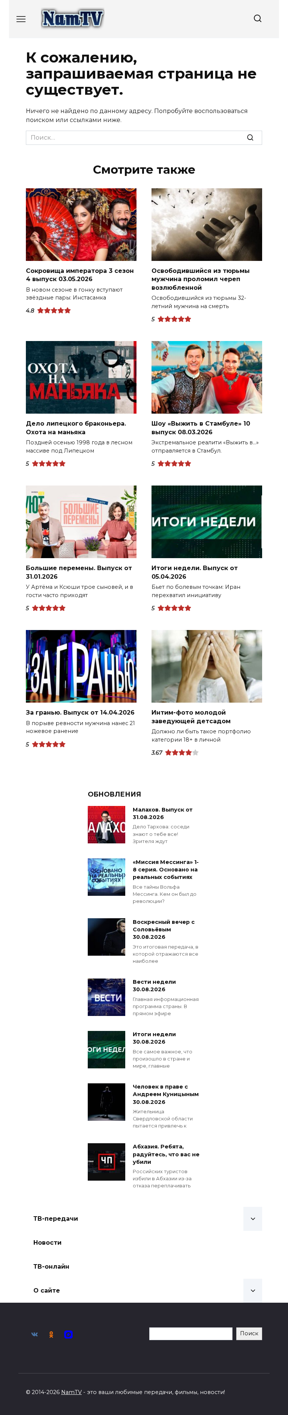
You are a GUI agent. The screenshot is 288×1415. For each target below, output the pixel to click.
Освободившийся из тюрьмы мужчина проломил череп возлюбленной (201, 279)
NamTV (71, 1392)
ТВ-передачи (55, 1218)
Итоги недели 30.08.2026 (154, 1038)
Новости (47, 1242)
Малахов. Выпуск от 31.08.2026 (163, 813)
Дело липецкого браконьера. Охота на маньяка (76, 427)
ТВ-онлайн (51, 1266)
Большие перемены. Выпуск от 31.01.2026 (79, 572)
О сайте (46, 1290)
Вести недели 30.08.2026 (154, 986)
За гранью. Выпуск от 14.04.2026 (80, 712)
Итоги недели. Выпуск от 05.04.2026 (195, 572)
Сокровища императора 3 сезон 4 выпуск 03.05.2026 (80, 275)
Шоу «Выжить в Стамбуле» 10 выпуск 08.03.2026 (201, 427)
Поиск (249, 1333)
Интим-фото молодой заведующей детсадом (191, 716)
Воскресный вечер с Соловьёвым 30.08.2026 (164, 929)
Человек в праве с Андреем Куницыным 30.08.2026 (166, 1094)
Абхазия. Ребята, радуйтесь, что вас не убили (166, 1154)
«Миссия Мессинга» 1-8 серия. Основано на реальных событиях (166, 869)
